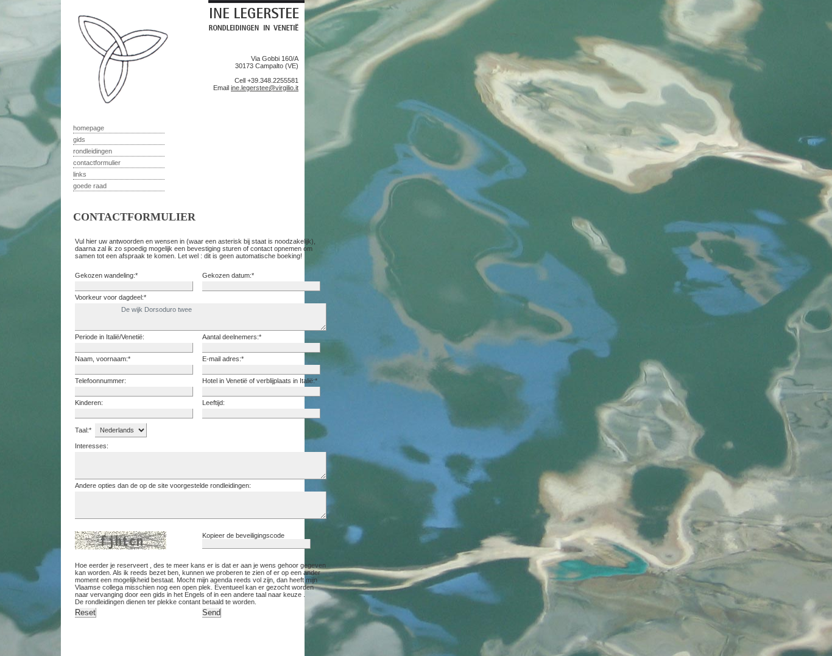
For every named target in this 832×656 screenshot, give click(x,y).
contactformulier (97, 162)
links (79, 174)
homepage (88, 128)
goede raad (90, 185)
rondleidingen (92, 151)
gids (79, 139)
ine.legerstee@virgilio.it (264, 87)
